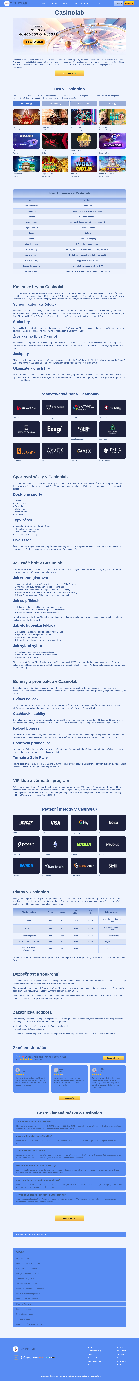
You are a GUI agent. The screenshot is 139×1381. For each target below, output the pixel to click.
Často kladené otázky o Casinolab (30, 1324)
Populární (25, 103)
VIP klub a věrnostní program (28, 1294)
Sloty (111, 103)
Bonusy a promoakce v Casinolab (30, 1289)
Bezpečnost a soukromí (26, 1309)
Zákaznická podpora (24, 1314)
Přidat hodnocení (113, 1058)
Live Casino (53, 103)
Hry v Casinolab (22, 1258)
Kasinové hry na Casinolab (27, 1268)
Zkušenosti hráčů (23, 1319)
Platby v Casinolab (24, 1304)
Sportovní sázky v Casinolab (27, 1279)
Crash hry (82, 103)
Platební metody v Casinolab (28, 1299)
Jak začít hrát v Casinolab (26, 1284)
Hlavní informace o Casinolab (28, 1263)
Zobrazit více (69, 1098)
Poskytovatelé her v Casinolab (28, 1274)
